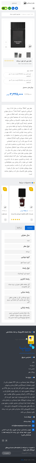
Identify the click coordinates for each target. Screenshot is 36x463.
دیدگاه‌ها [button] (19, 228)
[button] (16, 8)
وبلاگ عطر (31, 372)
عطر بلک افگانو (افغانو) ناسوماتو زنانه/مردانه (22, 214)
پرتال (22, 460)
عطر (33, 362)
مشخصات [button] (29, 228)
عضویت (6, 453)
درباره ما (32, 365)
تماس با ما (31, 369)
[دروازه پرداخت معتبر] (31, 339)
